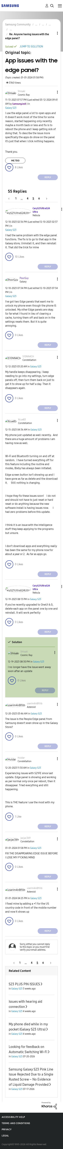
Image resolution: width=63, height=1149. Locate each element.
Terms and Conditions (16, 1123)
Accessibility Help (13, 1117)
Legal (5, 1135)
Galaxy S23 (10, 107)
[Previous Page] (10, 198)
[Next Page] (45, 198)
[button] (52, 92)
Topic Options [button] (52, 33)
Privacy (6, 1129)
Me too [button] (15, 160)
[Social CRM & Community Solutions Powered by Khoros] (49, 1105)
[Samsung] (10, 5)
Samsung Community (18, 24)
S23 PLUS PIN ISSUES (24, 984)
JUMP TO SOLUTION (31, 46)
